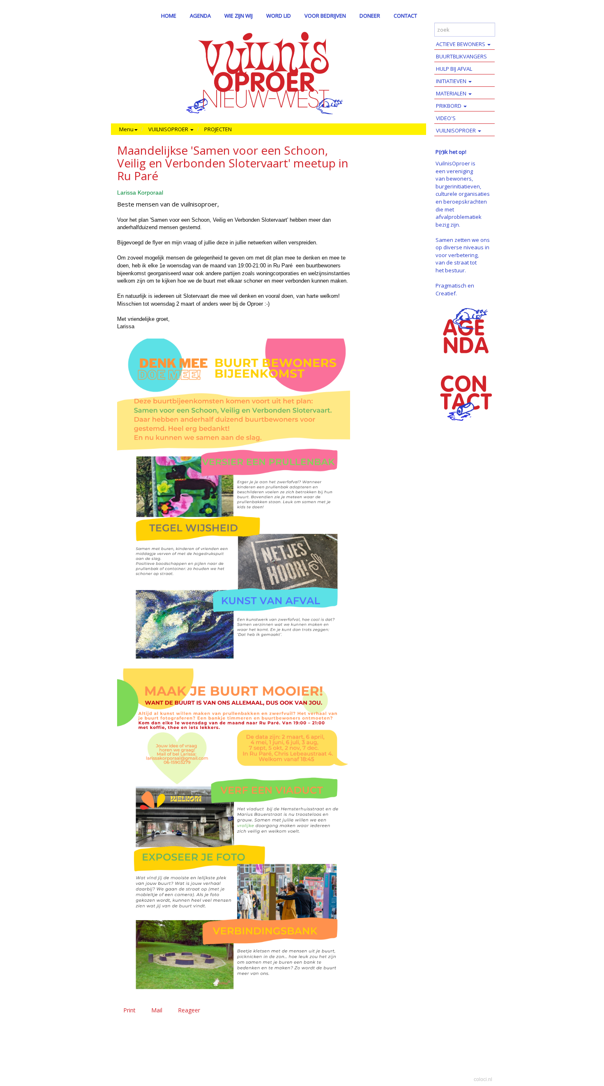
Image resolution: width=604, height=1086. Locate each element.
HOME (168, 15)
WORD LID (278, 15)
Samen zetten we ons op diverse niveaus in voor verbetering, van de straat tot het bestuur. (463, 255)
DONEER (370, 15)
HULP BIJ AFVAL (454, 68)
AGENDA (200, 15)
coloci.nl (483, 1079)
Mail (156, 1010)
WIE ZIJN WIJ (238, 15)
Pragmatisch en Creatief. (455, 289)
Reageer (189, 1010)
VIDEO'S (446, 118)
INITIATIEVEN (452, 81)
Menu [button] (126, 129)
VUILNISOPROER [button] (168, 129)
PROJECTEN (218, 129)
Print (129, 1010)
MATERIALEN (452, 93)
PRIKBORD (449, 105)
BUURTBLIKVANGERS (461, 56)
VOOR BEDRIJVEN (325, 15)
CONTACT (405, 15)
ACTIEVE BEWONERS (461, 44)
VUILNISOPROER (456, 130)
